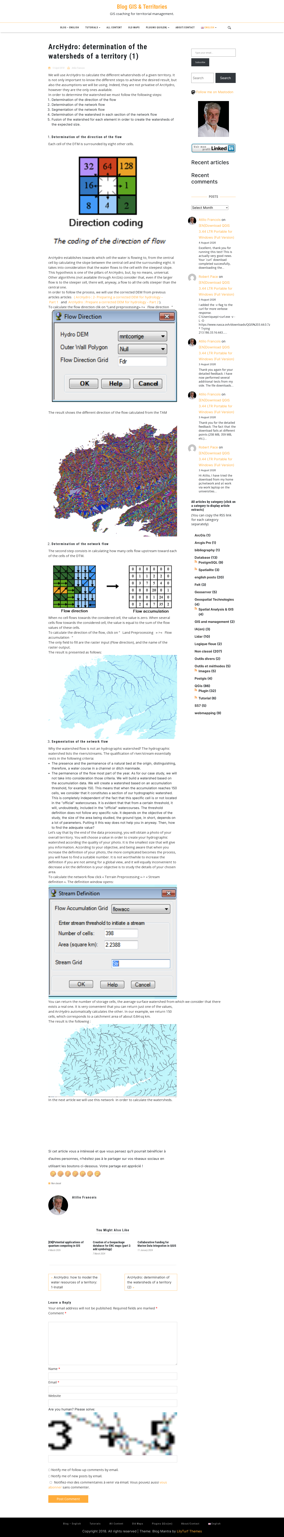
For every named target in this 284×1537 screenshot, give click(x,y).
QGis (198, 686)
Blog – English (69, 27)
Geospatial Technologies (214, 599)
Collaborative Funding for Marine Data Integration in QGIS (157, 1243)
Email (53, 1382)
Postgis (201, 678)
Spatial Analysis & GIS (216, 609)
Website (54, 1396)
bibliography (205, 550)
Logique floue (205, 644)
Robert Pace (208, 277)
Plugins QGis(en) (156, 27)
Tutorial (205, 698)
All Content (114, 27)
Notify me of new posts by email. (76, 1476)
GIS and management (212, 622)
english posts (205, 577)
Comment (57, 1313)
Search (225, 78)
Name (54, 1369)
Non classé (56, 1183)
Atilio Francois (78, 68)
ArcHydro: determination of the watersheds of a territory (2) (149, 1282)
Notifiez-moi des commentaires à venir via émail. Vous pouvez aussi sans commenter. (107, 1484)
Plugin (203, 691)
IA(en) (200, 629)
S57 (198, 706)
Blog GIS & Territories (142, 6)
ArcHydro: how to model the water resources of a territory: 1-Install (74, 1282)
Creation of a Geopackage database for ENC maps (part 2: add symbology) (112, 1245)
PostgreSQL (208, 562)
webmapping (205, 713)
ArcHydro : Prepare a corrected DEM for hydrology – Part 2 (113, 302)
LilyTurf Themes (189, 1531)
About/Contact (185, 27)
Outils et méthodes (210, 666)
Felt (198, 585)
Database (202, 558)
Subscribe (200, 62)
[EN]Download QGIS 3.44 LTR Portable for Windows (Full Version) (216, 231)
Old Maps (134, 27)
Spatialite (206, 570)
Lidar (199, 636)
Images (204, 671)
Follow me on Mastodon (214, 92)
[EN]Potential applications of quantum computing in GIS (66, 1243)
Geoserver (203, 592)
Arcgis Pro (203, 543)
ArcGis (200, 535)
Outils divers (205, 659)
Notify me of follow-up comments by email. (84, 1470)
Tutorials (91, 27)
